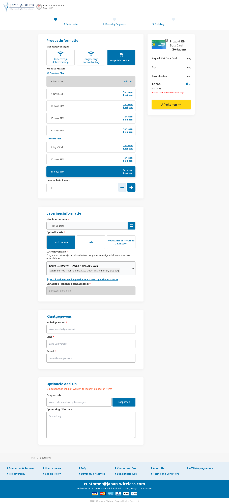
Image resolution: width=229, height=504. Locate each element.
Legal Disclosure (127, 473)
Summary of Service (93, 473)
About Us (158, 468)
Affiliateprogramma (201, 468)
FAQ (83, 468)
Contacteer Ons (126, 468)
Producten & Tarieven (22, 468)
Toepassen (124, 402)
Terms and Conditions (166, 473)
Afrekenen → (171, 105)
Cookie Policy (53, 473)
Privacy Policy (17, 473)
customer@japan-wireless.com (114, 483)
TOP (33, 457)
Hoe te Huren (53, 468)
